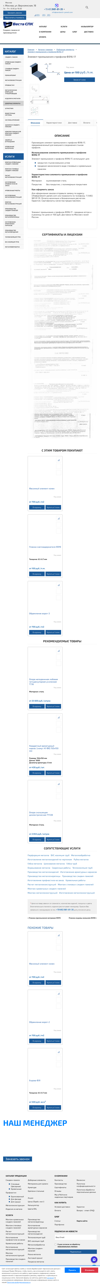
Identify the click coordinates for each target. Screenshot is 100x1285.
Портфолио (59, 1224)
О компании (45, 32)
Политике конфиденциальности (18, 1282)
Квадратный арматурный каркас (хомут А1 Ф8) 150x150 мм (43, 748)
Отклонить (89, 1270)
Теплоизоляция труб (13, 237)
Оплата (42, 37)
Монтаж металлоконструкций (13, 203)
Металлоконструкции (13, 80)
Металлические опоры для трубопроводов (11, 91)
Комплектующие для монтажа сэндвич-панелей (13, 133)
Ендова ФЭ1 (34, 1080)
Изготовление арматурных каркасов (10, 223)
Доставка (88, 32)
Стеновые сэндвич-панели (12, 69)
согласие (50, 1278)
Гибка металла (35, 863)
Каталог (43, 26)
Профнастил (9, 85)
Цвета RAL (32, 1209)
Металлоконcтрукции (15, 1205)
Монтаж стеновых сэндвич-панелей (12, 169)
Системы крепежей (12, 120)
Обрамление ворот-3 (39, 613)
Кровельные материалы (9, 147)
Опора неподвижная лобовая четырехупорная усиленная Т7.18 (43, 681)
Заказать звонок (15, 13)
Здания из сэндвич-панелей (12, 125)
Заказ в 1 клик (79, 80)
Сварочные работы (61, 867)
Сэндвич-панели (11, 57)
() (37, 15)
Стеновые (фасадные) (16, 1185)
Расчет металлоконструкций (13, 176)
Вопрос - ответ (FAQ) (85, 1210)
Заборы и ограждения (10, 140)
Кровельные (16, 1189)
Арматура (32, 1187)
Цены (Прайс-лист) (36, 1201)
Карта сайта (82, 1221)
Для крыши (16, 1202)
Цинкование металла (54, 863)
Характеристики (54, 122)
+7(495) (54, 9)
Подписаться (75, 1252)
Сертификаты (60, 1187)
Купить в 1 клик (53, 507)
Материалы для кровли (38, 1184)
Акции (30, 1198)
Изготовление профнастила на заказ (11, 183)
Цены (62, 32)
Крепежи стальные (36, 1191)
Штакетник (9, 108)
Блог (75, 32)
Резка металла (34, 1254)
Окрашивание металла (39, 867)
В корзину (37, 507)
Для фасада (16, 1199)
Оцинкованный (17, 1196)
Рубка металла (81, 859)
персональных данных (67, 1246)
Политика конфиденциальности (86, 1185)
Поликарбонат (10, 75)
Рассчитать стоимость (14, 17)
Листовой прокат (35, 1258)
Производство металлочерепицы (12, 216)
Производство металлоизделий (11, 231)
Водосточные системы (10, 114)
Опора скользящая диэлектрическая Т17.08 (41, 813)
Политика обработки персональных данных (86, 1191)
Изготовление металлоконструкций (13, 196)
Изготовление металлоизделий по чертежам (50, 859)
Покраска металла (36, 1262)
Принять (72, 1270)
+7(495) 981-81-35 (65, 909)
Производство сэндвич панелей (11, 209)
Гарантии (81, 1207)
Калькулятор (87, 26)
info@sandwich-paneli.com (62, 12)
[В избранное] (58, 472)
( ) (48, 15)
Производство (61, 1184)
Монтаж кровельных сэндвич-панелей (13, 163)
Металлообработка (12, 247)
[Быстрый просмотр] (58, 466)
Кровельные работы (12, 190)
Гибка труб (71, 863)
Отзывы (58, 1191)
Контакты (59, 1180)
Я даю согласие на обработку (69, 1245)
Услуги (64, 26)
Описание (35, 123)
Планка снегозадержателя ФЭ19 (45, 547)
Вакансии (81, 1180)
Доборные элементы (12, 103)
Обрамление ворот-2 (39, 1022)
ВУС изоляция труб (12, 242)
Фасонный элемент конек (42, 488)
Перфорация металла (38, 855)
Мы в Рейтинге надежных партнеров (64, 1196)
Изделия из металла (12, 98)
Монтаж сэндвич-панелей (35, 1249)
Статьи (57, 1221)
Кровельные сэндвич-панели (13, 62)
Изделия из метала (14, 1209)
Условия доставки (62, 1207)
